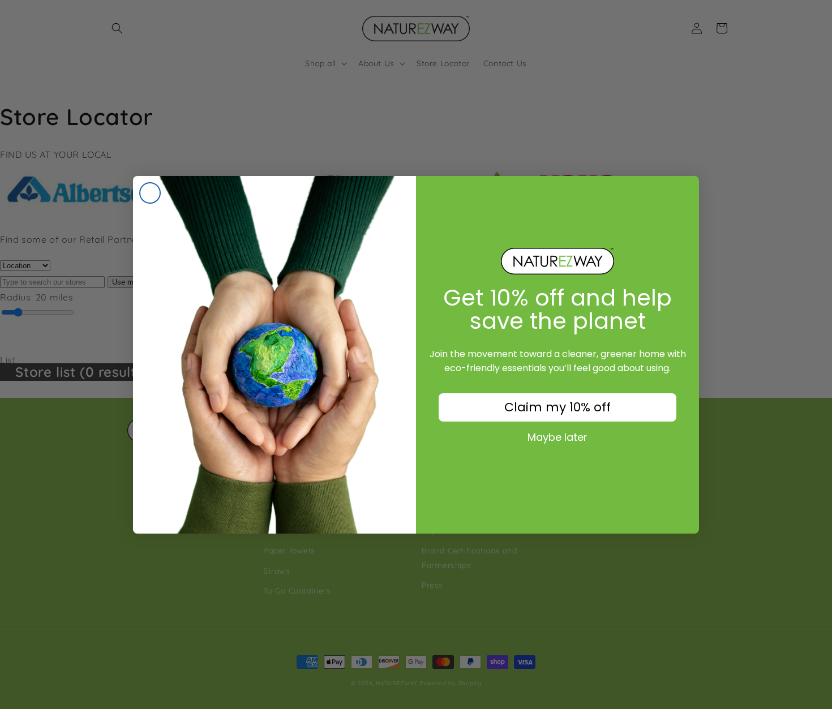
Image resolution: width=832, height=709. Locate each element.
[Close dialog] (150, 193)
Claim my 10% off (557, 407)
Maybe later (557, 437)
